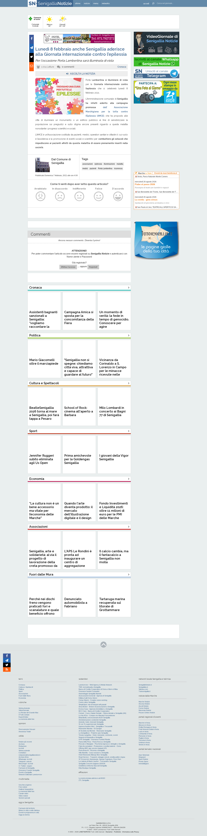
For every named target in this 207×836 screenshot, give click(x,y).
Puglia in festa (144, 738)
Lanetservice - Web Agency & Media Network (95, 685)
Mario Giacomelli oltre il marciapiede (43, 361)
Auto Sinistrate (144, 755)
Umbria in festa (144, 742)
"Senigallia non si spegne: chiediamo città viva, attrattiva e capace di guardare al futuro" (78, 367)
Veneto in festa (144, 745)
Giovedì (62, 25)
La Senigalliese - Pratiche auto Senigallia (93, 733)
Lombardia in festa (145, 734)
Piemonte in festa (145, 736)
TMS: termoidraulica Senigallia (90, 687)
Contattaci (22, 753)
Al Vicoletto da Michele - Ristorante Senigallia (95, 731)
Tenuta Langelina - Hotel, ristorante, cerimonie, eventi (98, 735)
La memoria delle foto (26, 719)
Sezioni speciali (24, 798)
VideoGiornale (24, 710)
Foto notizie (23, 787)
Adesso (49, 25)
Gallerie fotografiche (26, 789)
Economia (22, 698)
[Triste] (60, 196)
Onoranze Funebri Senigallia (29, 770)
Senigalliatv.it (143, 687)
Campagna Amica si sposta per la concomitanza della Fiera (79, 317)
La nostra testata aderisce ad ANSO (92, 778)
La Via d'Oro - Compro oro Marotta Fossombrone (97, 715)
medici (85, 168)
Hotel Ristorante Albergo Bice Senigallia (93, 755)
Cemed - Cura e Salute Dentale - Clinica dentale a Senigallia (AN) (102, 713)
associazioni (87, 164)
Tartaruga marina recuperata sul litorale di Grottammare (112, 604)
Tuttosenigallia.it (144, 691)
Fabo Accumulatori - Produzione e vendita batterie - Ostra (100, 746)
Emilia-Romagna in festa (147, 727)
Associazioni (23, 694)
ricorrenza (118, 168)
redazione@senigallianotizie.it (29, 755)
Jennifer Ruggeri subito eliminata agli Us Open (41, 459)
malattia (120, 164)
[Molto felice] (118, 196)
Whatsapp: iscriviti (25, 759)
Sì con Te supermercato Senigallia (91, 724)
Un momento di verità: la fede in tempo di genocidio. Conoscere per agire (114, 319)
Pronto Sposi (143, 761)
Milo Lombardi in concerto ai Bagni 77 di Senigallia (112, 411)
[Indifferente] (79, 196)
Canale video (23, 793)
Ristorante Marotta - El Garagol (90, 728)
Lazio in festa (143, 731)
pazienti (93, 168)
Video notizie (23, 796)
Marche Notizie (144, 702)
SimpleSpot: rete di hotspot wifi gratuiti (92, 704)
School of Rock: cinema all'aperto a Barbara (78, 411)
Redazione (23, 746)
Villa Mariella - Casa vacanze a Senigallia (94, 753)
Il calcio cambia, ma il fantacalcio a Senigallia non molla (114, 556)
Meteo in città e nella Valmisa (29, 810)
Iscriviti (21, 748)
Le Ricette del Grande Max (28, 712)
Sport (21, 691)
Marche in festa (144, 723)
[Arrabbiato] (40, 196)
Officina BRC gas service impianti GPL (93, 748)
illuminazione (109, 164)
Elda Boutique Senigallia (87, 768)
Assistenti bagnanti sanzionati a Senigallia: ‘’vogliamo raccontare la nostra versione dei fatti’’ (43, 323)
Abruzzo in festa (145, 725)
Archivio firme (24, 757)
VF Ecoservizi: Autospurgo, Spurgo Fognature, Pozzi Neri (100, 759)
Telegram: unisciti (25, 761)
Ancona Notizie (144, 704)
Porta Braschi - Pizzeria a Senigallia (92, 750)
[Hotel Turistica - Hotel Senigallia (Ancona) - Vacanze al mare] (79, 42)
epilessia (98, 164)
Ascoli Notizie (144, 706)
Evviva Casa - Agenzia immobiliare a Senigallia (96, 709)
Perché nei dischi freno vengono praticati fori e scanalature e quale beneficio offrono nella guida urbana (44, 608)
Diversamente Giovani (27, 729)
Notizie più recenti (25, 742)
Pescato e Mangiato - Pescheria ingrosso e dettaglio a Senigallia (102, 744)
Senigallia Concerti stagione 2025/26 (92, 763)
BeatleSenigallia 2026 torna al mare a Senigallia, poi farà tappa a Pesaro (44, 413)
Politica (21, 689)
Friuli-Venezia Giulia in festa (149, 729)
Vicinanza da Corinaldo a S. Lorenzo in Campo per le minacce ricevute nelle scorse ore (112, 369)
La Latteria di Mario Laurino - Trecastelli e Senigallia (97, 761)
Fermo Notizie (144, 708)
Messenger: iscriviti (26, 763)
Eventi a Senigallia (25, 772)
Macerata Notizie (145, 710)
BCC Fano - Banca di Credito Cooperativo (94, 711)
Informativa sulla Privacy (130, 832)
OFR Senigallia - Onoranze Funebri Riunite (94, 739)
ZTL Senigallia (84, 780)
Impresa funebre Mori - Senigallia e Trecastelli (95, 726)
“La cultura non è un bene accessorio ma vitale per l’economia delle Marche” (44, 511)
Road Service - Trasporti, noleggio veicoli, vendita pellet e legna (102, 757)
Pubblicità (117, 832)
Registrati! (93, 267)
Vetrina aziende (24, 750)
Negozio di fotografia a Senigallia (90, 737)
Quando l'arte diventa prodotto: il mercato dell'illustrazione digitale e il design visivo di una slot (78, 512)
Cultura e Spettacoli (26, 687)
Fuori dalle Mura (24, 696)
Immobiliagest (144, 763)
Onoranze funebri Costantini (89, 691)
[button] (146, 3)
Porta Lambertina (105, 168)
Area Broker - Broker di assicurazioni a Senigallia (97, 707)
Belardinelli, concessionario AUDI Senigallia (94, 718)
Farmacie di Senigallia (27, 768)
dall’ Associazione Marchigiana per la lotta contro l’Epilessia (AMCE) (107, 111)
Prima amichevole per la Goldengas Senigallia (77, 459)
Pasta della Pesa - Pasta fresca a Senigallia (94, 742)
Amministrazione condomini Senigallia (92, 720)
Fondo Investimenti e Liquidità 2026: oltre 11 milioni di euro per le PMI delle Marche (113, 511)
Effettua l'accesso (68, 267)
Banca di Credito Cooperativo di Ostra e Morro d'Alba (98, 689)
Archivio (22, 744)
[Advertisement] (156, 125)
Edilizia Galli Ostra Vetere (88, 698)
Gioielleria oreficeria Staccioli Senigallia (93, 766)
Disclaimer (109, 832)
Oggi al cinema (24, 815)
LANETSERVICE (85, 832)
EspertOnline (23, 717)
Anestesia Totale (25, 731)
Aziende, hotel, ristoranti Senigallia (91, 722)
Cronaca (121, 67)
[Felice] (98, 196)
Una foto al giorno (25, 785)
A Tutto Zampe (24, 715)
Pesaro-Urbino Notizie (147, 712)
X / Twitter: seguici (25, 766)
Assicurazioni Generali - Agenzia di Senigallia (95, 696)
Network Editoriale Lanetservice (30, 774)
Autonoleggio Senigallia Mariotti (90, 694)
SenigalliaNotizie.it (145, 685)
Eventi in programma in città (29, 812)
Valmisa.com (143, 689)
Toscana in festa (145, 740)
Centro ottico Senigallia (87, 702)
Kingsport (142, 757)
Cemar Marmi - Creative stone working (93, 700)
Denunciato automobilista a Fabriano (75, 602)
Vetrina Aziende (24, 708)
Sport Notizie (143, 759)
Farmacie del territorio (27, 808)
